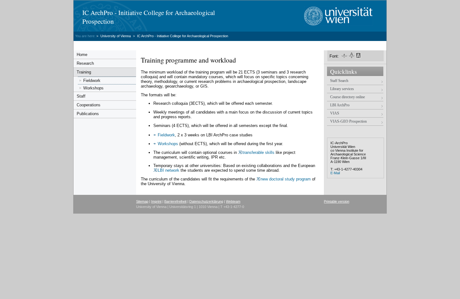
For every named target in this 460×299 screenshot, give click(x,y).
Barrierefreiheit (175, 201)
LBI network (169, 170)
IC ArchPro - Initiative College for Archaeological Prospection (182, 36)
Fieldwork (91, 80)
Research (85, 63)
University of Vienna (116, 36)
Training (84, 72)
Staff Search (339, 81)
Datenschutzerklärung (206, 201)
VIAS (334, 113)
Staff (81, 96)
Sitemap (142, 201)
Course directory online (347, 97)
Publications (88, 113)
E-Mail (335, 173)
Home (82, 54)
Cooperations (88, 105)
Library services (342, 89)
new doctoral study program (286, 179)
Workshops (93, 88)
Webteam (233, 201)
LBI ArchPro (340, 105)
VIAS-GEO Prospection (348, 121)
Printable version (336, 201)
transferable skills (259, 152)
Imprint (156, 201)
